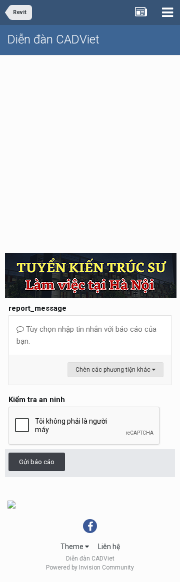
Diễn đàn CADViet (54, 39)
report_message (37, 308)
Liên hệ (109, 547)
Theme (72, 547)
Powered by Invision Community (90, 567)
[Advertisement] (90, 150)
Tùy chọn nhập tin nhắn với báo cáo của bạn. (86, 335)
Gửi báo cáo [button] (36, 462)
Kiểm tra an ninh (36, 399)
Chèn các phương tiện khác (114, 369)
